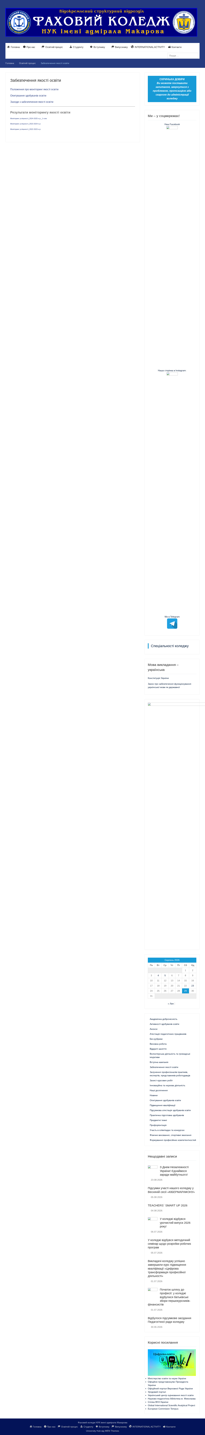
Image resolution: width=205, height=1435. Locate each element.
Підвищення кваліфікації (162, 1105)
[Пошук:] (184, 55)
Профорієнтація (158, 1125)
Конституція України (158, 678)
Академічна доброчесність (163, 1019)
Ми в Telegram (172, 616)
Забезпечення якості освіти (164, 1067)
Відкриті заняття (158, 1049)
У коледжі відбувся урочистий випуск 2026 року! (175, 1222)
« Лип (171, 1003)
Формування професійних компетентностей (173, 1140)
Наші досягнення (159, 1090)
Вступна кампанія (159, 1062)
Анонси (153, 1029)
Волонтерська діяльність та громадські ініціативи (170, 1055)
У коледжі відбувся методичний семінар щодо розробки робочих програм (169, 1243)
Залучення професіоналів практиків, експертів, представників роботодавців (170, 1074)
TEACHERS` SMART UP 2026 (167, 1205)
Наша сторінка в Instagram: (172, 370)
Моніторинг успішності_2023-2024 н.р (25, 124)
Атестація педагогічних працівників (168, 1034)
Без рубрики (156, 1039)
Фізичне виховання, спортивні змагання (170, 1135)
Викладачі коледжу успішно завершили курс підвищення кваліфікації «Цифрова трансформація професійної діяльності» (167, 1268)
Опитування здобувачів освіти (28, 95)
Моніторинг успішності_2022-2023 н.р (25, 129)
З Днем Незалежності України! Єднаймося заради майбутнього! (174, 1171)
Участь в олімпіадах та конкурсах (167, 1130)
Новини (154, 1095)
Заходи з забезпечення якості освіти (31, 102)
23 (192, 985)
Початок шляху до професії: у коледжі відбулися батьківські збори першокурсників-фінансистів (169, 1297)
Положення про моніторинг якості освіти (34, 89)
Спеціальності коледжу (170, 646)
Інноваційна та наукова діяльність (167, 1085)
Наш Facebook (172, 124)
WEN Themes (112, 1431)
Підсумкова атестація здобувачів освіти (170, 1110)
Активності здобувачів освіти (164, 1024)
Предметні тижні (158, 1120)
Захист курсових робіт (161, 1080)
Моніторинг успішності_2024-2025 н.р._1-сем (28, 118)
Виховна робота (158, 1044)
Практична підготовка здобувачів (167, 1115)
